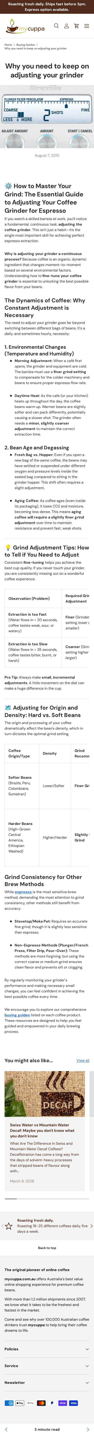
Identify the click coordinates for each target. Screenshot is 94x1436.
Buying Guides (25, 45)
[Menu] (87, 26)
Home (8, 45)
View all (82, 1060)
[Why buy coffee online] (6, 1429)
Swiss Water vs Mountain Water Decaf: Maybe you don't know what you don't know (42, 1130)
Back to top (47, 1248)
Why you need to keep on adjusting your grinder (36, 48)
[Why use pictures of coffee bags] (87, 1429)
